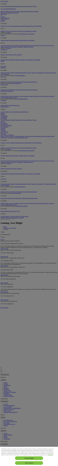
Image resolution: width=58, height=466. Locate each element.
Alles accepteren (29, 463)
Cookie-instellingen (29, 458)
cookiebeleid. (50, 454)
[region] (29, 456)
